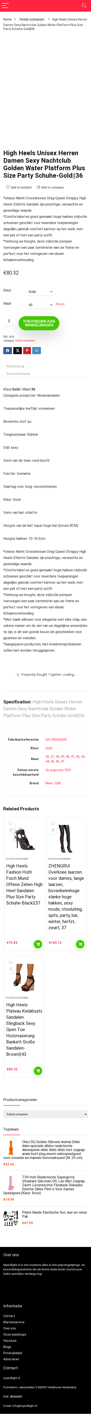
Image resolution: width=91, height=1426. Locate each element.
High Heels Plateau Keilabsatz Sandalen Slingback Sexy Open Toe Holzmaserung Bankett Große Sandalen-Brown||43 (24, 1029)
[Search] (84, 6)
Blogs (7, 1347)
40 (67, 757)
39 (62, 757)
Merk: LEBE (53, 783)
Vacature (10, 1340)
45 (52, 761)
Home (7, 19)
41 (72, 757)
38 (57, 757)
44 (47, 761)
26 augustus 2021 (59, 770)
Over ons (9, 1328)
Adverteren (11, 1359)
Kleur (7, 290)
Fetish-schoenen (32, 19)
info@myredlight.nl (24, 1405)
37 (52, 757)
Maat (7, 303)
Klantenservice (14, 1322)
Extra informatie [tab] (18, 374)
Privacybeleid (12, 1353)
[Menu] (5, 6)
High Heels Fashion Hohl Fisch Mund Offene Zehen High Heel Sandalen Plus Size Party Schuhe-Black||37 (24, 884)
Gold (49, 748)
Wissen (60, 304)
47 (62, 761)
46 (57, 761)
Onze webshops (14, 1334)
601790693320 (56, 740)
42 (78, 757)
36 (47, 757)
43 (83, 757)
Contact (9, 1316)
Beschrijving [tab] (15, 366)
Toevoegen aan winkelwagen (39, 323)
